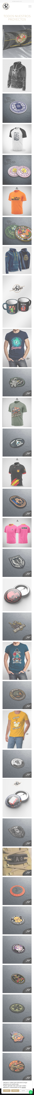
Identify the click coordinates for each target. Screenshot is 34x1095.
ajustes (24, 1087)
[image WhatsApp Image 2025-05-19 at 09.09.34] (18, 443)
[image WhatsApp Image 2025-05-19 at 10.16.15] (18, 1009)
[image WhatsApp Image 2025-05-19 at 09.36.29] (18, 1067)
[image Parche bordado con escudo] (18, 109)
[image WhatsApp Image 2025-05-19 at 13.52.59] (18, 921)
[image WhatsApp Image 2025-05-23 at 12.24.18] (18, 798)
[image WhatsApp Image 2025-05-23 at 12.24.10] (18, 661)
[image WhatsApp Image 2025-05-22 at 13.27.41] (18, 348)
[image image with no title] (18, 139)
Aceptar (7, 1090)
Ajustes (23, 1090)
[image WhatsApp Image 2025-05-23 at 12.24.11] (18, 730)
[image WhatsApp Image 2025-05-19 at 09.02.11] (18, 695)
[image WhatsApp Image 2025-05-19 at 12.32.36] (18, 950)
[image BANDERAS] (18, 42)
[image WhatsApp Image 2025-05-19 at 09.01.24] (18, 764)
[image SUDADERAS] (18, 76)
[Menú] (29, 6)
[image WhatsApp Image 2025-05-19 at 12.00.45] (18, 979)
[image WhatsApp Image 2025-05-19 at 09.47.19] (18, 1038)
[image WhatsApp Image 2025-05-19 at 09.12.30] (18, 383)
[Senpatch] (14, 6)
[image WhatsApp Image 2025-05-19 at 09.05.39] (18, 563)
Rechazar (15, 1090)
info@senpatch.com (17, 1)
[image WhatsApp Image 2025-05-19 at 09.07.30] (18, 503)
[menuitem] (29, 6)
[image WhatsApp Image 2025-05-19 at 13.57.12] (18, 891)
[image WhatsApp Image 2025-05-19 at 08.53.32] (18, 833)
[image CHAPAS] (18, 595)
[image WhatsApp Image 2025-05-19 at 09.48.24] (18, 862)
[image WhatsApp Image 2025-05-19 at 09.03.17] (18, 627)
